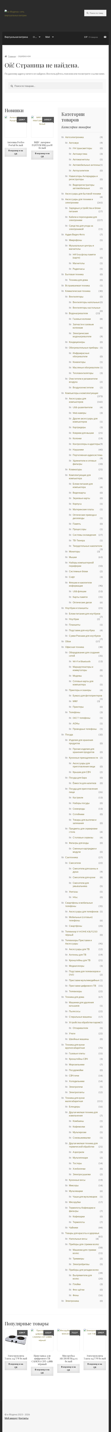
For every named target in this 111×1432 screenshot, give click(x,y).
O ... (35, 37)
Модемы (77, 675)
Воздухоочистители (83, 387)
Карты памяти (80, 597)
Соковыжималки (81, 1137)
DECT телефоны (81, 717)
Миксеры (74, 1185)
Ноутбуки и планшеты (76, 608)
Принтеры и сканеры (80, 690)
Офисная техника (74, 647)
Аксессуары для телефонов (83, 911)
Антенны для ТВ (77, 954)
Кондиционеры (77, 342)
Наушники (78, 449)
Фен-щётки (78, 1289)
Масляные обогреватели (86, 367)
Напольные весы (78, 1238)
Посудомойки (76, 1070)
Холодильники (76, 1081)
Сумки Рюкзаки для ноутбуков (85, 635)
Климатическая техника (77, 291)
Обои (68, 641)
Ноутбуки (74, 619)
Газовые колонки (82, 318)
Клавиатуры (75, 469)
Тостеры (77, 1163)
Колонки (77, 438)
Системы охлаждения (84, 534)
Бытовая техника (74, 274)
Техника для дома (78, 279)
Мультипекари (80, 1157)
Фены (76, 1295)
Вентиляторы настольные (86, 307)
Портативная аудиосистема (87, 455)
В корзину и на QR (15, 152)
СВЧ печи (74, 1075)
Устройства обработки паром (84, 1022)
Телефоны (74, 712)
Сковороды (79, 808)
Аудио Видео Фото (75, 234)
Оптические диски (82, 602)
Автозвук (74, 142)
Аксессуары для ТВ (79, 949)
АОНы (76, 723)
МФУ (75, 701)
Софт (72, 577)
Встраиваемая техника (77, 285)
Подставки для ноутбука (82, 630)
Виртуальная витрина (16, 37)
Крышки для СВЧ (82, 772)
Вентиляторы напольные (86, 302)
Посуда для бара (78, 777)
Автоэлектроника (74, 137)
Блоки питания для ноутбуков (84, 613)
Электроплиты (76, 1092)
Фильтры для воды (79, 843)
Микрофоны (75, 240)
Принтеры (78, 706)
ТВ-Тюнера (79, 540)
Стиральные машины (80, 1016)
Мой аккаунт (11, 1418)
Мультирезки (79, 1132)
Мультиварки (76, 1191)
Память (77, 523)
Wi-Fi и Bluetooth (81, 661)
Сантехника (71, 857)
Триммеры (78, 1258)
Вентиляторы (76, 296)
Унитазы (73, 891)
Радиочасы (79, 268)
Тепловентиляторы (83, 373)
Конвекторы (79, 362)
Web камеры (79, 412)
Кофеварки (79, 1216)
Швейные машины (79, 1039)
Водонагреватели (78, 313)
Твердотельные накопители (87, 545)
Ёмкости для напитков (84, 783)
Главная (12, 56)
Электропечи (76, 1086)
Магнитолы (79, 263)
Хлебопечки (79, 1168)
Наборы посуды (81, 803)
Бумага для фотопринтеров (87, 695)
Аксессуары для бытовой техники (83, 193)
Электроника (72, 1300)
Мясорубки (75, 1202)
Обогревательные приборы (83, 347)
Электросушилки (82, 1174)
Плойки (77, 1284)
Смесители (75, 863)
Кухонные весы (77, 1180)
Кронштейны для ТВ (79, 960)
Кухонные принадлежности (83, 757)
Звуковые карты (81, 498)
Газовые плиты (77, 1053)
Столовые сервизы (83, 837)
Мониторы (74, 551)
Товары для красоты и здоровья (82, 1233)
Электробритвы (81, 1264)
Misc (75, 897)
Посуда (69, 734)
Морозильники (76, 1064)
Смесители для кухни (84, 877)
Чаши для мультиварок (85, 1196)
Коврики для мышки (83, 432)
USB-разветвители (82, 407)
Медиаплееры (76, 965)
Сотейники (78, 814)
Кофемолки (79, 1126)
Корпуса (77, 503)
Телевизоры (75, 991)
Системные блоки (78, 571)
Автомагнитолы (81, 159)
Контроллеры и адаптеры (86, 444)
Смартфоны (75, 925)
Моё (47, 37)
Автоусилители (81, 170)
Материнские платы (83, 509)
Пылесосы (74, 1011)
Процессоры (79, 529)
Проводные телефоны (85, 729)
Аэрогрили (78, 1152)
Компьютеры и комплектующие (81, 393)
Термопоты (79, 1222)
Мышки (73, 557)
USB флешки (79, 591)
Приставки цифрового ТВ (82, 985)
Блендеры (74, 1106)
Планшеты (74, 624)
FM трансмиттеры (82, 148)
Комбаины (78, 1121)
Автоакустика (80, 153)
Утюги (72, 1033)
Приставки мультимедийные (84, 980)
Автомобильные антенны (86, 164)
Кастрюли (78, 797)
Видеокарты (79, 492)
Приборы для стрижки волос (84, 1244)
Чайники (73, 1227)
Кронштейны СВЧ (78, 1058)
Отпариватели (80, 1028)
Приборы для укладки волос (84, 1269)
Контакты (23, 1418)
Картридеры (79, 427)
